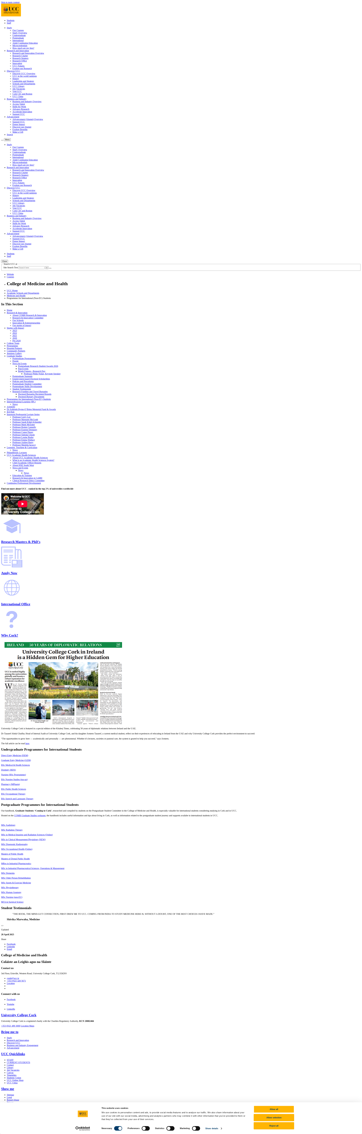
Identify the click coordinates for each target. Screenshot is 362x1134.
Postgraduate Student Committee (27, 384)
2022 (14, 333)
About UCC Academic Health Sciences (30, 457)
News (15, 404)
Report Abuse (13, 1100)
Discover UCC (13, 1043)
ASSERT (11, 407)
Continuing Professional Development (24, 483)
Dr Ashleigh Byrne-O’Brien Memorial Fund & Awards (31, 409)
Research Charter (20, 56)
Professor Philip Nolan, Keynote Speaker (42, 374)
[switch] (146, 1128)
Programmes (12, 346)
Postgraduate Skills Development (27, 386)
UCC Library (18, 86)
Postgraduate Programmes (24, 358)
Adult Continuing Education (25, 43)
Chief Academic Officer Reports (26, 463)
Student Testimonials (21, 389)
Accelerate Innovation (22, 111)
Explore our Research (22, 68)
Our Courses (18, 30)
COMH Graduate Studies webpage (30, 815)
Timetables (11, 1075)
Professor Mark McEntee (23, 424)
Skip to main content (10, 2)
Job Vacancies (18, 89)
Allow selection (274, 1117)
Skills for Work (19, 106)
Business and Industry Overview (27, 101)
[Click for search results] (50, 268)
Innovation (17, 63)
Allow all (274, 1109)
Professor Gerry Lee (21, 417)
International (18, 40)
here (27, 743)
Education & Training (22, 475)
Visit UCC (17, 91)
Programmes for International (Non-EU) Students (29, 399)
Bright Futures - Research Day (31, 371)
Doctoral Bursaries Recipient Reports (34, 394)
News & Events (19, 363)
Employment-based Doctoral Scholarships (31, 379)
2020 (14, 338)
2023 (14, 330)
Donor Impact (18, 124)
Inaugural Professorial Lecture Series (23, 414)
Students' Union (14, 1078)
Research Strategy (20, 58)
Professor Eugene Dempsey (24, 429)
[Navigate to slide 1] (2, 925)
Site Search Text (11, 267)
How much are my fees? (23, 48)
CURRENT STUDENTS (18, 1062)
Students (10, 20)
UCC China (17, 96)
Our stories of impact (21, 325)
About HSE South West (23, 465)
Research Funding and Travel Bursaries (30, 391)
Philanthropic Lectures (17, 452)
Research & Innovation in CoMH (27, 478)
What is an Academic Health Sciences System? (33, 460)
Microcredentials (19, 45)
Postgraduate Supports (22, 376)
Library (10, 1067)
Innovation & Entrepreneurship (26, 323)
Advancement (13, 1048)
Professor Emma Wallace (23, 440)
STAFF (10, 1060)
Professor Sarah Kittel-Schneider (27, 422)
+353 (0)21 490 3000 (10, 1026)
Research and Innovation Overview (28, 53)
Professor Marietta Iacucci (24, 445)
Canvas (10, 1072)
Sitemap (10, 1095)
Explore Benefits (19, 129)
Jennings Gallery (14, 353)
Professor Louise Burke (23, 437)
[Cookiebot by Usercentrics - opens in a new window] (82, 1128)
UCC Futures (18, 66)
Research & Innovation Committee (27, 318)
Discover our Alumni (21, 127)
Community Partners (16, 351)
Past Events (23, 368)
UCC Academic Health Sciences (21, 455)
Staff (9, 23)
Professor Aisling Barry (22, 442)
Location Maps (27, 1026)
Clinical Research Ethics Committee (28, 480)
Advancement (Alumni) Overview (27, 119)
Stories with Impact (15, 328)
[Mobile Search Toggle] (2, 140)
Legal (9, 1097)
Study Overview (19, 33)
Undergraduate (19, 35)
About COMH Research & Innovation (29, 315)
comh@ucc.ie (13, 978)
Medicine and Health (16, 295)
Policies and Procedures (23, 381)
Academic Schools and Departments (23, 293)
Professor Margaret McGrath (25, 419)
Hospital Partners (14, 348)
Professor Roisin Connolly (24, 427)
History (15, 78)
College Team (13, 343)
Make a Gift (17, 132)
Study (9, 1038)
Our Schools (18, 320)
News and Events (20, 468)
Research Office (19, 61)
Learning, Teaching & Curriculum (22, 447)
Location (11, 983)
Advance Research (20, 109)
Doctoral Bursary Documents (31, 396)
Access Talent (18, 104)
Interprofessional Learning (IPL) (21, 402)
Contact (10, 1065)
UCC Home (12, 290)
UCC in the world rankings (24, 76)
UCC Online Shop (15, 1080)
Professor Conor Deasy (22, 432)
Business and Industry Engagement (22, 1045)
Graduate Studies (14, 356)
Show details (211, 1128)
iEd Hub (10, 412)
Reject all (273, 1126)
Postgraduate (18, 38)
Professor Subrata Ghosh (23, 435)
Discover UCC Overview (23, 73)
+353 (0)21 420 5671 (16, 981)
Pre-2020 (16, 340)
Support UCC (18, 114)
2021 (14, 335)
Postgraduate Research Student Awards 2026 (38, 366)
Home (9, 310)
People (15, 361)
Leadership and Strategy (23, 81)
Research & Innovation (17, 313)
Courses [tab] (10, 277)
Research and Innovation (18, 1040)
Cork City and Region (22, 94)
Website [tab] (10, 274)
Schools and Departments (23, 84)
